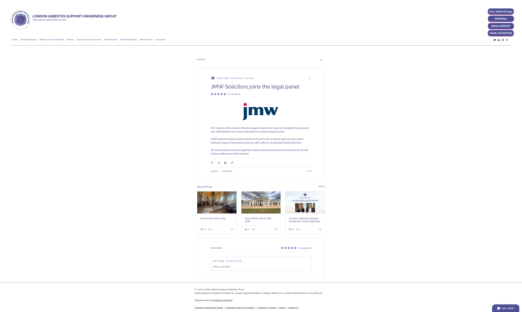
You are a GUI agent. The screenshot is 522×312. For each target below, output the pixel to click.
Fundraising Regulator (222, 300)
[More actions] (309, 78)
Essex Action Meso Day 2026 (258, 220)
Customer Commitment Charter (208, 307)
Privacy (282, 307)
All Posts (201, 59)
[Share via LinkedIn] (225, 162)
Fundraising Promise (266, 307)
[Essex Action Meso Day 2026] (261, 202)
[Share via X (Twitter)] (218, 162)
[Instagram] (502, 40)
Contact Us (293, 307)
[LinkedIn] (498, 40)
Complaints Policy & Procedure (239, 307)
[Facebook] (507, 40)
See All (322, 186)
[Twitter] (494, 40)
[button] (501, 11)
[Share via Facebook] (212, 162)
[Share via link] (232, 162)
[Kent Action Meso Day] (217, 202)
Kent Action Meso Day (213, 218)
